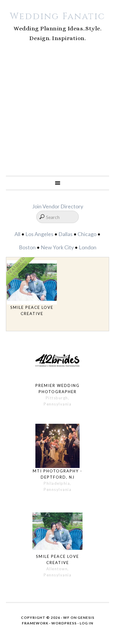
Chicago (87, 234)
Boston (27, 247)
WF (66, 617)
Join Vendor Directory (57, 206)
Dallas (65, 234)
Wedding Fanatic (57, 16)
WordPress (64, 623)
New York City (57, 247)
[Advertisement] (57, 115)
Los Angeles (39, 234)
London (87, 247)
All (17, 234)
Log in (86, 623)
